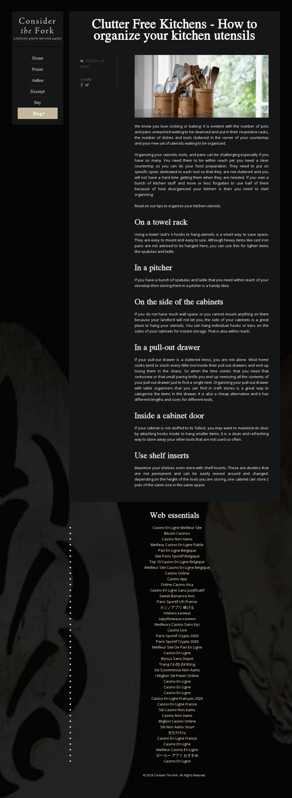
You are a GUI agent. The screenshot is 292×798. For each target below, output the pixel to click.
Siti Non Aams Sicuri (177, 726)
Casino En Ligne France (177, 704)
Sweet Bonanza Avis (177, 595)
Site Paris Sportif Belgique (177, 556)
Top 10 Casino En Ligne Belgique (177, 561)
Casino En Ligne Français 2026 (177, 698)
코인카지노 (177, 732)
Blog (37, 113)
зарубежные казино (177, 618)
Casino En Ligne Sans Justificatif (177, 590)
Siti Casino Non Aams (177, 709)
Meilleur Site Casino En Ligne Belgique (177, 567)
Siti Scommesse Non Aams (177, 669)
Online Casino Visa (177, 584)
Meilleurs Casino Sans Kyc (177, 624)
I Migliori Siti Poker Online (177, 675)
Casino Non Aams (177, 538)
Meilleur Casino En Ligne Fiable (177, 544)
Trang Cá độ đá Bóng (177, 664)
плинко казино (177, 613)
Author (38, 80)
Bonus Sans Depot (177, 658)
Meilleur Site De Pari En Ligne (177, 647)
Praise (37, 69)
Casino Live (177, 630)
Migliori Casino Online (177, 721)
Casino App (177, 578)
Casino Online (177, 573)
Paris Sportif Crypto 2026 (177, 635)
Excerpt (38, 91)
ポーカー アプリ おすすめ (177, 755)
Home (37, 58)
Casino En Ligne (177, 652)
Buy (37, 102)
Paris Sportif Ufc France (177, 601)
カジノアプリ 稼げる (177, 607)
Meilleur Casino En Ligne (177, 749)
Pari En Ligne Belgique (177, 550)
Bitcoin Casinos (177, 533)
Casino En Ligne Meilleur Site (177, 527)
